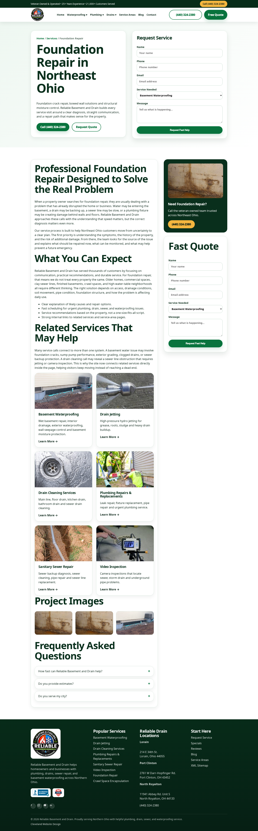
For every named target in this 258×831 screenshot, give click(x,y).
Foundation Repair (105, 775)
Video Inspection (104, 770)
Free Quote (215, 15)
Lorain (144, 742)
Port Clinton (148, 763)
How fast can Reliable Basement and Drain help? (70, 671)
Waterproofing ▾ (77, 14)
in (51, 805)
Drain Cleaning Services (108, 749)
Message (142, 103)
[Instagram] (39, 806)
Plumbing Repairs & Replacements (106, 756)
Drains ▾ (111, 14)
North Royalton (151, 784)
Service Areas (127, 14)
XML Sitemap (199, 765)
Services (52, 38)
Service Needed (147, 89)
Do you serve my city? (52, 696)
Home (60, 14)
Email (140, 75)
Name (140, 47)
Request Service (201, 738)
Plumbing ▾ (97, 14)
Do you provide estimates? (56, 684)
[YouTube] (45, 806)
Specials (196, 743)
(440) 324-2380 (185, 15)
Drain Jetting (101, 743)
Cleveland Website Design (46, 824)
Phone (141, 61)
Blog (141, 14)
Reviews (196, 749)
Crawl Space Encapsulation (111, 781)
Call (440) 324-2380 (213, 3)
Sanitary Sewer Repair (107, 764)
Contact (151, 14)
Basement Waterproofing (110, 738)
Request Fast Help (180, 130)
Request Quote (86, 127)
